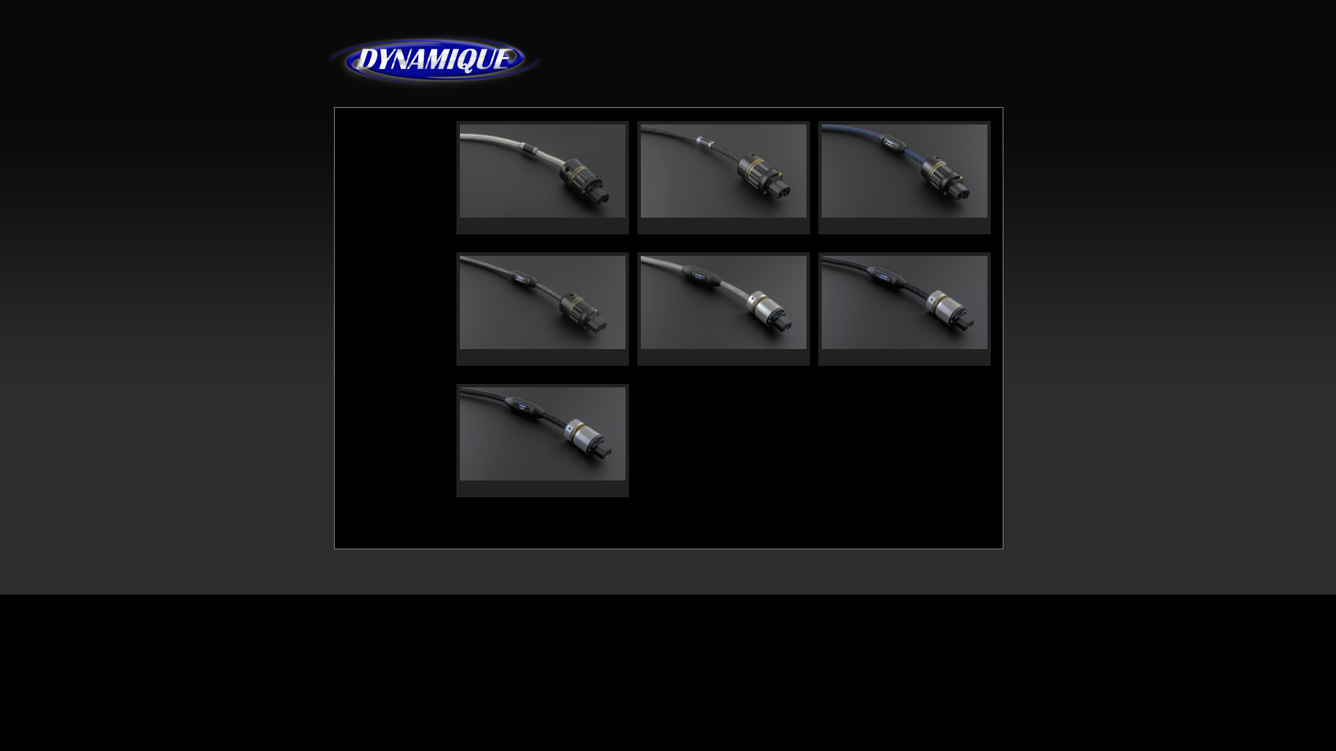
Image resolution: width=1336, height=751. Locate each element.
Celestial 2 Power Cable (875, 357)
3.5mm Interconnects (396, 251)
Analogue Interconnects (378, 156)
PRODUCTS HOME (383, 125)
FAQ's (889, 74)
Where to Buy (938, 76)
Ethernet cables (383, 337)
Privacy (436, 615)
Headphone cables (389, 272)
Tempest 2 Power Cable (875, 226)
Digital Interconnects (395, 186)
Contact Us (544, 615)
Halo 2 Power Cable (685, 357)
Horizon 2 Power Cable (692, 226)
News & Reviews (834, 76)
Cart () (983, 76)
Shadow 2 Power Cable (511, 357)
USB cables (372, 207)
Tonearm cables (384, 358)
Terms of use (486, 615)
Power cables (378, 229)
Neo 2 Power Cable (503, 226)
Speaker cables (381, 294)
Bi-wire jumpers (384, 315)
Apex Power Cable (501, 488)
